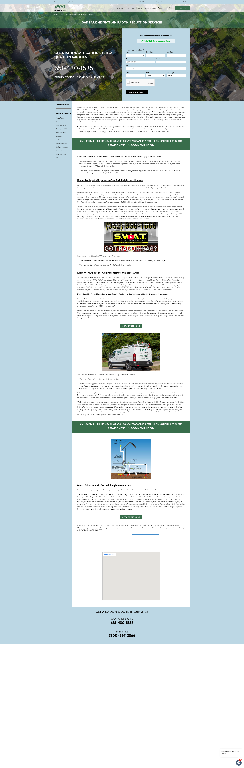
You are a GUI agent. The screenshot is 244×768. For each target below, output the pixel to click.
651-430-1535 (73, 68)
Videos (152, 2)
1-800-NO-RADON (60, 11)
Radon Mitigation (102, 156)
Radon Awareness (61, 133)
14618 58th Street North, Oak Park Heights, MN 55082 (118, 494)
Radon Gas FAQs (61, 125)
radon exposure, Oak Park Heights (159, 298)
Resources (178, 2)
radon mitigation (139, 202)
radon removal (133, 310)
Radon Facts (59, 122)
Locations (170, 2)
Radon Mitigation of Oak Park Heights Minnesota (94, 414)
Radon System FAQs (62, 129)
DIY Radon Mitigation (62, 147)
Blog (157, 2)
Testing (160, 8)
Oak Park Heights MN (109, 107)
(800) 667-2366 (122, 635)
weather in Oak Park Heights (165, 506)
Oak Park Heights (83, 277)
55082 (115, 501)
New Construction (150, 8)
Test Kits (58, 140)
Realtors (139, 8)
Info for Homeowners (61, 143)
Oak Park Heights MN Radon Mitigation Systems (137, 294)
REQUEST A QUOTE (137, 92)
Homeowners (120, 8)
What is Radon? (143, 2)
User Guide (59, 151)
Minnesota (90, 216)
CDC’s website (166, 187)
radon (113, 117)
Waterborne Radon (61, 154)
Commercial (130, 8)
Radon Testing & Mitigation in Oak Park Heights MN (106, 180)
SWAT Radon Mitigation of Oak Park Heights (158, 525)
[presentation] (140, 82)
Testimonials (186, 2)
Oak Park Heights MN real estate (154, 501)
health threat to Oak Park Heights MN (159, 109)
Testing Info (59, 136)
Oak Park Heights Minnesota (115, 485)
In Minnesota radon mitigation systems (90, 392)
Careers (163, 2)
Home (56, 14)
